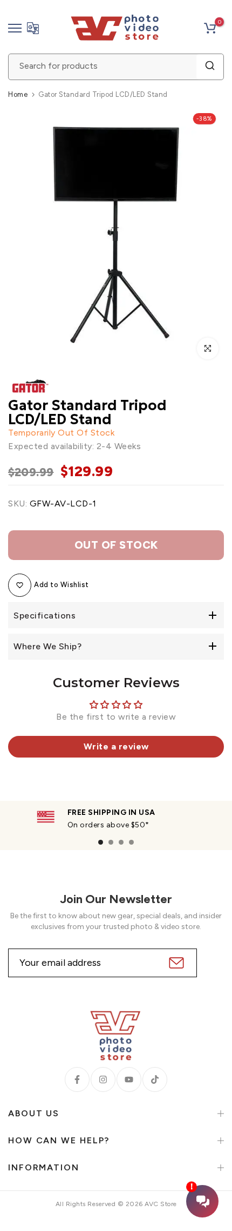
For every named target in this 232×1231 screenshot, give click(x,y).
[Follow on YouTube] (129, 1079)
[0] (210, 28)
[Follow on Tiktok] (154, 1079)
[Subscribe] (175, 963)
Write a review (116, 746)
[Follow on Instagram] (103, 1079)
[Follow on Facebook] (77, 1079)
